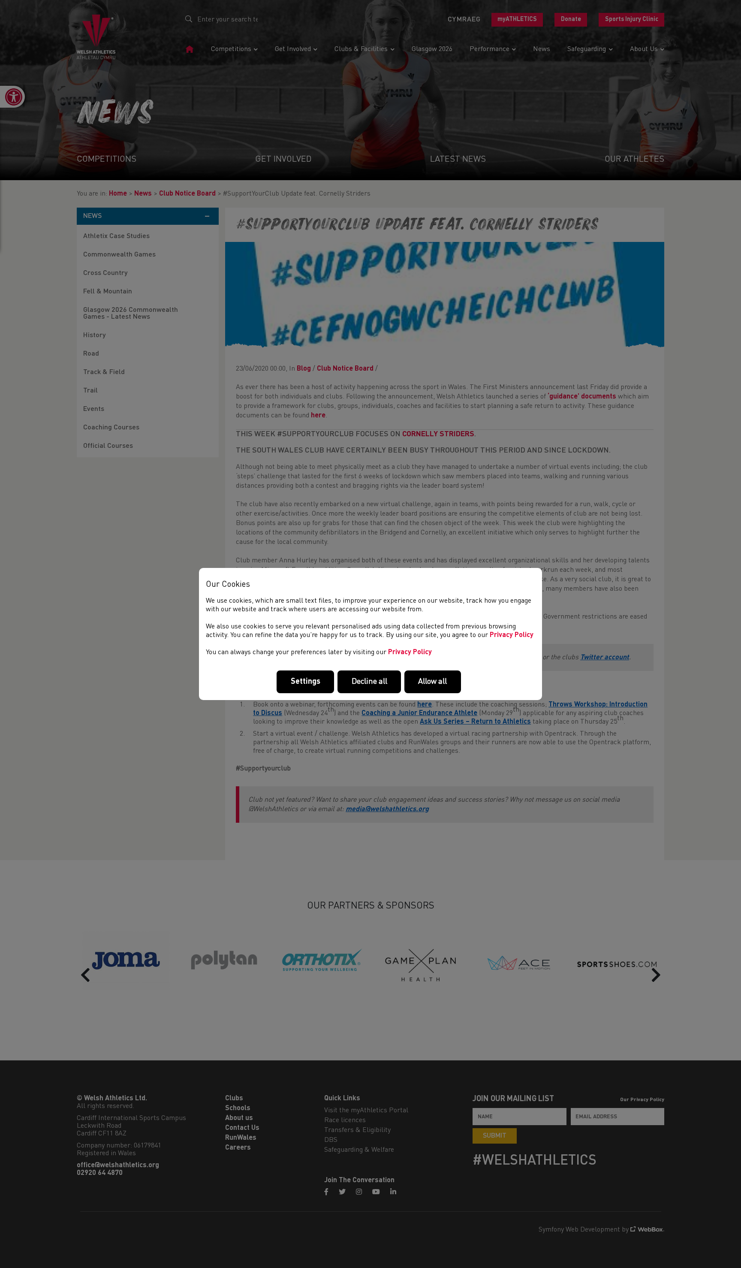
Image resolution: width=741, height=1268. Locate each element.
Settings (305, 681)
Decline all (369, 681)
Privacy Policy (511, 635)
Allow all (432, 681)
